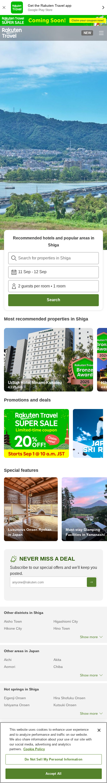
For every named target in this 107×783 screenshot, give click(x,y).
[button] (12, 33)
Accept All (53, 773)
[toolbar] (53, 272)
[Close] (99, 730)
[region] (53, 752)
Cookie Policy (34, 749)
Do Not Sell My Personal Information (53, 759)
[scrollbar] (53, 361)
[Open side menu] (101, 33)
